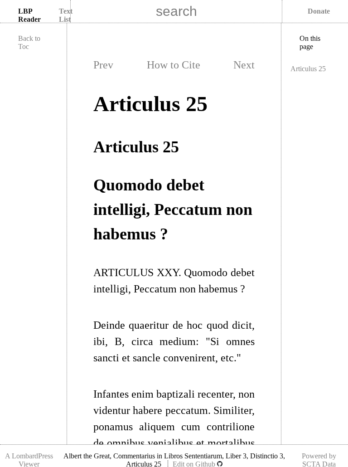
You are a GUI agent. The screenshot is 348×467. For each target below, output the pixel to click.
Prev (103, 65)
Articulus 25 (308, 69)
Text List (65, 15)
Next (244, 65)
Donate (319, 11)
